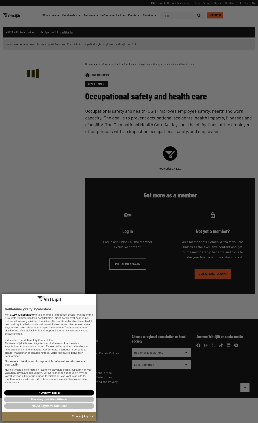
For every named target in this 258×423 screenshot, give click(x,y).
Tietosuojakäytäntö (83, 416)
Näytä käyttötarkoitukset (49, 406)
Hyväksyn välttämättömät (49, 399)
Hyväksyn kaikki (49, 392)
